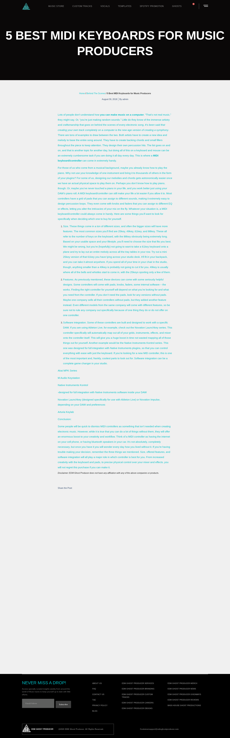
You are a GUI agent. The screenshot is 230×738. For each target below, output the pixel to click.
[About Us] (103, 683)
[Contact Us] (103, 694)
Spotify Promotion (152, 6)
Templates (124, 6)
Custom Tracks (82, 6)
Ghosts (177, 6)
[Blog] (103, 711)
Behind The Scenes (96, 93)
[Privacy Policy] (103, 705)
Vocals (105, 6)
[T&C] (103, 700)
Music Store (56, 6)
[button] (59, 493)
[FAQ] (103, 689)
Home (82, 93)
